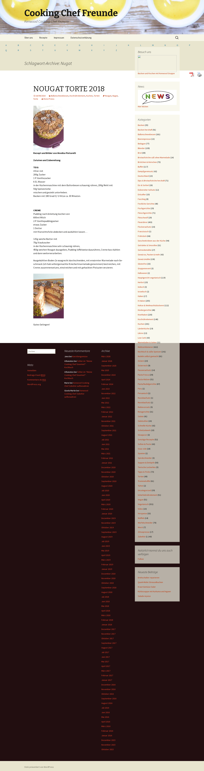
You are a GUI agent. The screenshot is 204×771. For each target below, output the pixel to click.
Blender (141, 148)
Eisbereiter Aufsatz (146, 189)
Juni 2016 (105, 712)
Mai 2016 (105, 717)
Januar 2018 (106, 624)
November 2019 (108, 523)
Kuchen (89, 95)
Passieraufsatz (144, 370)
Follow (141, 559)
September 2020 (108, 481)
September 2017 (108, 643)
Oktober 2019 (107, 527)
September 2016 (108, 698)
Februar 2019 (107, 564)
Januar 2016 (106, 735)
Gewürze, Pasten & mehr (149, 254)
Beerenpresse (144, 139)
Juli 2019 (105, 541)
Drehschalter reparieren (148, 577)
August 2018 (106, 592)
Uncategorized (144, 490)
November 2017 (108, 633)
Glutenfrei (142, 263)
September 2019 (108, 532)
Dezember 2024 (108, 375)
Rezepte (43, 37)
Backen (141, 125)
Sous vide (142, 448)
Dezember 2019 (108, 518)
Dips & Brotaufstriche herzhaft (151, 180)
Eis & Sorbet (143, 185)
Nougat (108, 95)
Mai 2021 (105, 449)
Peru (140, 388)
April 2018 (105, 610)
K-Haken (141, 300)
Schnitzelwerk (144, 430)
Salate (141, 416)
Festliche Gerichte (146, 203)
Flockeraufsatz (144, 226)
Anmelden (31, 370)
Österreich (143, 365)
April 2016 (105, 721)
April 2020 (105, 499)
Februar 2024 (107, 384)
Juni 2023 (105, 388)
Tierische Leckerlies (147, 467)
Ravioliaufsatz (144, 398)
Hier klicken (143, 106)
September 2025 (108, 365)
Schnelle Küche (144, 425)
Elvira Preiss (48, 99)
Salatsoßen (143, 421)
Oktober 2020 (107, 476)
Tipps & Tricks (144, 472)
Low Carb (142, 337)
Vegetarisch (143, 504)
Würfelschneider (145, 522)
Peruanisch (143, 393)
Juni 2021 (105, 444)
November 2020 (108, 472)
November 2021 (108, 421)
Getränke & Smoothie (147, 245)
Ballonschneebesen (60, 95)
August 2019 (106, 536)
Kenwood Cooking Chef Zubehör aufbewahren (76, 393)
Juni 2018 (105, 601)
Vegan (140, 499)
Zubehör (141, 536)
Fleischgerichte (145, 213)
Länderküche (143, 328)
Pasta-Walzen (144, 379)
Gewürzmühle (144, 259)
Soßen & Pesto (144, 444)
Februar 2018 (107, 620)
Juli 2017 (105, 652)
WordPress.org (34, 384)
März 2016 (105, 726)
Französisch (143, 231)
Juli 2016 (105, 707)
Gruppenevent (144, 268)
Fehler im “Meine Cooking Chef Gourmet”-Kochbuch (78, 364)
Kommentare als (36, 379)
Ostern (141, 361)
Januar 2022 (106, 416)
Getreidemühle (144, 250)
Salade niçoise (144, 596)
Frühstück (142, 236)
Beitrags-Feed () (36, 375)
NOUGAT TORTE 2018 (69, 89)
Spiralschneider (145, 458)
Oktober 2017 (107, 638)
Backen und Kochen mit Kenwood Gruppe (156, 73)
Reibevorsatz (144, 407)
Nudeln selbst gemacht (148, 356)
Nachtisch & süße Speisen (149, 351)
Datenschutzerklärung (81, 37)
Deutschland (143, 176)
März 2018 (105, 615)
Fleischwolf (143, 217)
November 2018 (108, 578)
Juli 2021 (105, 439)
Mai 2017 (105, 661)
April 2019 (105, 555)
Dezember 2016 (108, 684)
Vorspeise (142, 513)
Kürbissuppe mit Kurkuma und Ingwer (154, 591)
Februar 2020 (107, 509)
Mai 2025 (105, 370)
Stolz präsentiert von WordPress (39, 767)
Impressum (59, 37)
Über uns (28, 37)
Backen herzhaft (145, 129)
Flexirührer (142, 222)
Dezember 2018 (108, 573)
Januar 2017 (106, 680)
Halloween (142, 273)
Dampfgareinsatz (145, 171)
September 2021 (108, 430)
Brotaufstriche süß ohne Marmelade (154, 157)
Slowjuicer (142, 435)
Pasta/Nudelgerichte (147, 384)
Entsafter (142, 194)
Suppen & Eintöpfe (146, 462)
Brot (140, 153)
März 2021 (105, 453)
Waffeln (141, 518)
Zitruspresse (143, 532)
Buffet (140, 166)
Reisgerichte (143, 411)
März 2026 (105, 356)
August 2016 (106, 703)
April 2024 (105, 379)
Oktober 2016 (107, 694)
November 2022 (108, 393)
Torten (97, 95)
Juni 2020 (105, 495)
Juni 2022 (105, 398)
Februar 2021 (107, 458)
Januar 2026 (106, 361)
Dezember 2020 (108, 467)
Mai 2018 (105, 606)
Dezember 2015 (108, 740)
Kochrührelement (77, 95)
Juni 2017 (105, 657)
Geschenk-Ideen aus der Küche (151, 240)
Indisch (141, 287)
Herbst (141, 282)
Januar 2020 (106, 513)
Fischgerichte (144, 208)
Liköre (140, 333)
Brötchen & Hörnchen (147, 162)
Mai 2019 (105, 550)
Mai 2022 (105, 402)
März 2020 (105, 504)
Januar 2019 (106, 569)
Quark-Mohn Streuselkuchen (150, 582)
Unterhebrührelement (147, 495)
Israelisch (142, 291)
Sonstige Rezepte (146, 439)
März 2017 (105, 670)
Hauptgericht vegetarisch (149, 277)
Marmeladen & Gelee (147, 342)
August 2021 (106, 435)
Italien (140, 296)
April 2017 (105, 666)
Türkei (140, 485)
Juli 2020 (105, 490)
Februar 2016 (107, 731)
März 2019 (105, 559)
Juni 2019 (105, 546)
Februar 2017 (107, 675)
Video (140, 508)
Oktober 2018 (107, 583)
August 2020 (106, 486)
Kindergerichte (144, 310)
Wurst (140, 527)
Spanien (141, 453)
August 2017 (106, 647)
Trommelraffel (144, 481)
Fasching (142, 199)
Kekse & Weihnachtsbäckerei (151, 305)
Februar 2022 (107, 412)
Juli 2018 (105, 596)
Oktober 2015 (107, 749)
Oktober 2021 (107, 425)
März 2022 (105, 407)
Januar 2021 (106, 462)
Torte (35, 99)
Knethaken (142, 314)
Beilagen (142, 143)
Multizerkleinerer (145, 347)
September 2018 (108, 587)
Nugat (115, 95)
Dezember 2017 (108, 629)
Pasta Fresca (143, 374)
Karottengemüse (80, 356)
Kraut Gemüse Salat (146, 586)
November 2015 (108, 744)
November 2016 (108, 689)
